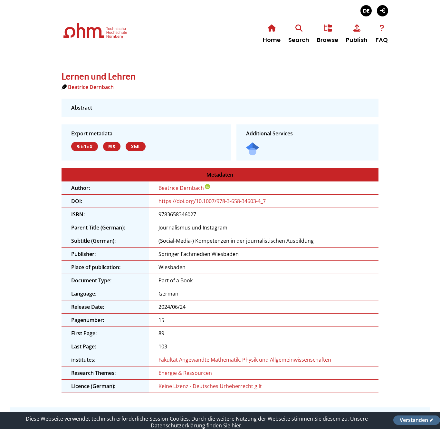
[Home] (116, 38)
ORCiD (207, 186)
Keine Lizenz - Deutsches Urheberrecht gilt (210, 386)
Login (382, 10)
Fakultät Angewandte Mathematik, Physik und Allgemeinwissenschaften (244, 359)
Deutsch (366, 10)
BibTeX (84, 146)
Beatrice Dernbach (91, 87)
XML (135, 146)
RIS (111, 146)
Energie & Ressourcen (185, 372)
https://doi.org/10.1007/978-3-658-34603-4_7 (212, 201)
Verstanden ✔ (417, 420)
